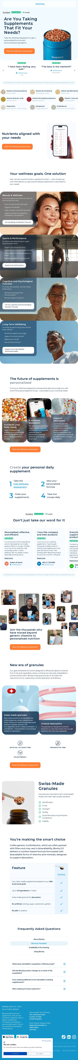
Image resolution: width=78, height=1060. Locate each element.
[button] (3, 70)
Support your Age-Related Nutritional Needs (14, 350)
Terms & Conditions (69, 1050)
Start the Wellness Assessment (19, 51)
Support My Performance (14, 265)
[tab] (39, 939)
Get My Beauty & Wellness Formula (18, 222)
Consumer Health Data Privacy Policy (62, 1046)
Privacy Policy (55, 1050)
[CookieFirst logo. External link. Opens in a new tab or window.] (4, 1042)
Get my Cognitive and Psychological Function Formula (18, 306)
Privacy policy (46, 1041)
